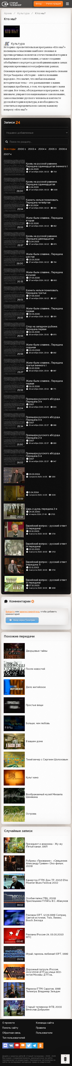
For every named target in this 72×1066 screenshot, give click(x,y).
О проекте (8, 1022)
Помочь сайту (10, 1027)
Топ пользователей (13, 1037)
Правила (41, 1027)
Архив (8, 13)
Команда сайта (45, 1022)
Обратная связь (11, 1032)
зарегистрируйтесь (30, 611)
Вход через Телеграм (24, 620)
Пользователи (44, 1032)
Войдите (10, 611)
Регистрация (53, 4)
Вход (39, 4)
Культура (23, 13)
